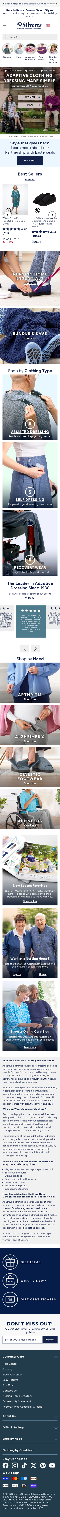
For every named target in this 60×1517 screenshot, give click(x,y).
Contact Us (9, 1390)
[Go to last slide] (4, 3)
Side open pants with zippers (20, 1179)
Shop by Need (12, 1439)
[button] (4, 25)
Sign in (17, 974)
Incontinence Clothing (16, 1189)
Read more (30, 1047)
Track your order (12, 1374)
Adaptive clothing (12, 1065)
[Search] (6, 37)
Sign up (43, 974)
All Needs (30, 821)
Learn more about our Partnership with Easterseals (30, 148)
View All (30, 179)
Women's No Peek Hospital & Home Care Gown (14, 221)
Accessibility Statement (16, 1401)
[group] (7, 52)
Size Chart (8, 1385)
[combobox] (30, 37)
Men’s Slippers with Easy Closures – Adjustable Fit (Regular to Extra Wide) (44, 222)
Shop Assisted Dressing (30, 432)
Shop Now (30, 283)
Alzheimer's (30, 736)
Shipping (7, 1369)
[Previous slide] (8, 215)
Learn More (30, 160)
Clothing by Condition (17, 1450)
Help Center (9, 1363)
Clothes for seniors (21, 1072)
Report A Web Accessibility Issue (22, 1406)
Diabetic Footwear (30, 776)
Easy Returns (10, 1379)
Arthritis (30, 694)
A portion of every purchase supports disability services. (30, 13)
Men (30, 104)
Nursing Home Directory (17, 1395)
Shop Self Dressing (30, 500)
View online (30, 901)
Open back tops (13, 1175)
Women (30, 97)
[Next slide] (56, 3)
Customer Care (13, 1356)
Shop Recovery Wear (30, 568)
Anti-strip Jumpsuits (16, 1185)
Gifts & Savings (13, 1427)
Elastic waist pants (15, 1182)
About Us (9, 1416)
